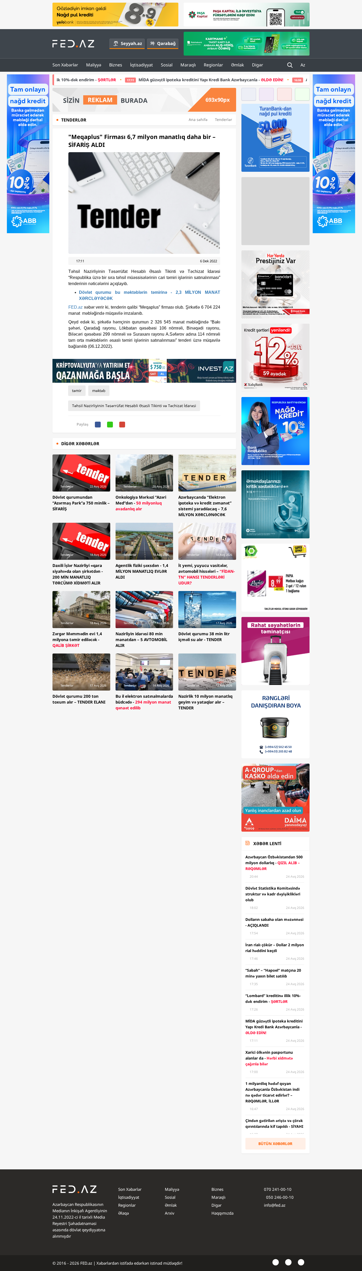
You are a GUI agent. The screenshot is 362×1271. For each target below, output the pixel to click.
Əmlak (237, 65)
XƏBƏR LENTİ (267, 843)
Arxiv (169, 1213)
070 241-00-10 (278, 1189)
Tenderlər (223, 119)
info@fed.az (274, 1205)
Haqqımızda (222, 1213)
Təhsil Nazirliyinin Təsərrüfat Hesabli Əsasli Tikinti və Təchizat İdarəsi (134, 405)
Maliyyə (93, 65)
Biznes (115, 65)
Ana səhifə (198, 119)
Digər (257, 65)
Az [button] (303, 65)
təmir (77, 390)
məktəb (98, 390)
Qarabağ (166, 43)
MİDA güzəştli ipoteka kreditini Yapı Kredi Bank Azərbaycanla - (133, 79)
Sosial (167, 65)
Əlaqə (123, 1213)
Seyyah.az (131, 43)
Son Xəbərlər (65, 65)
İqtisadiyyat (141, 65)
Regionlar (213, 65)
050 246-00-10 (279, 1197)
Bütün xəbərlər (275, 1143)
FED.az (75, 307)
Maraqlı (188, 65)
